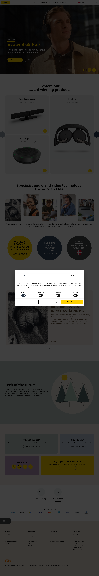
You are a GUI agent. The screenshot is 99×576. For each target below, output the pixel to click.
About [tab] (72, 275)
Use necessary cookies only (49, 302)
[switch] (41, 295)
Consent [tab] (26, 276)
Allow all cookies (71, 302)
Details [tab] (49, 275)
